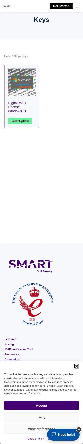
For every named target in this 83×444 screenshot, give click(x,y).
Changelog (12, 359)
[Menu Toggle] (76, 6)
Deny (41, 417)
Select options (20, 121)
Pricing (9, 344)
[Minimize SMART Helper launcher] (79, 429)
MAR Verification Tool (19, 349)
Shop (16, 56)
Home (7, 56)
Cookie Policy (35, 438)
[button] (76, 366)
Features (10, 339)
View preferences (41, 429)
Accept (41, 405)
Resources (12, 354)
